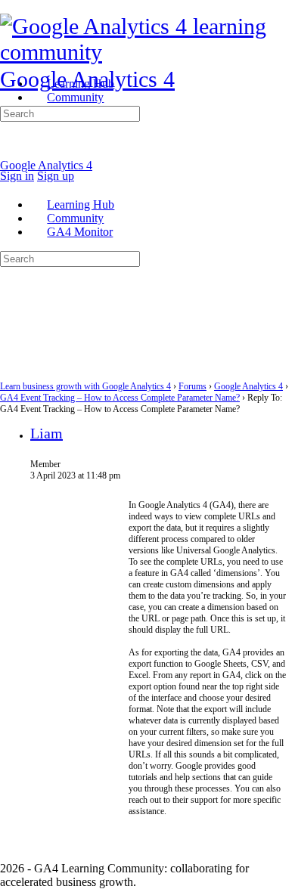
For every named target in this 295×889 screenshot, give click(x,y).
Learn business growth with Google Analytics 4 (85, 386)
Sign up (55, 175)
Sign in (17, 175)
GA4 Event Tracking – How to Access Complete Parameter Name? (120, 397)
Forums (192, 386)
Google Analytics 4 (87, 79)
